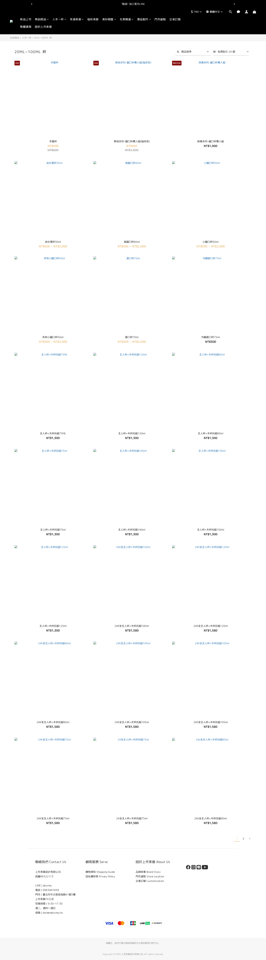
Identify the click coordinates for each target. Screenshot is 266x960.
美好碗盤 (107, 19)
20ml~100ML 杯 (43, 37)
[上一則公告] (31, 4)
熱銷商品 (40, 19)
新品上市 (25, 19)
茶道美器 (75, 19)
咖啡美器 (93, 19)
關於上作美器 (43, 27)
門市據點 (160, 19)
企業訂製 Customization (150, 881)
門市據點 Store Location (150, 876)
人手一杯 (58, 19)
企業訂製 (175, 19)
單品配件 (142, 19)
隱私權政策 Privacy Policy (100, 876)
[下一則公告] (234, 4)
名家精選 (125, 19)
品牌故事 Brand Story (148, 872)
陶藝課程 (25, 27)
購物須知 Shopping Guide (100, 872)
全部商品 (14, 37)
